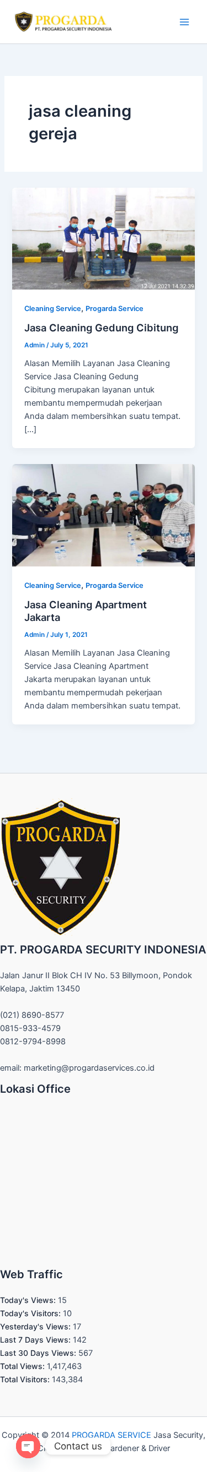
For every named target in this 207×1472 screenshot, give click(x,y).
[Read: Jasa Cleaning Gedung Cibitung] (103, 238)
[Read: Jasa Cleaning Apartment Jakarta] (103, 515)
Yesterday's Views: (36, 1326)
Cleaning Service (52, 308)
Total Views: (23, 1366)
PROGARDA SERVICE (111, 1435)
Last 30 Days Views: (39, 1352)
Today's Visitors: (31, 1313)
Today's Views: (29, 1300)
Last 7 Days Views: (36, 1339)
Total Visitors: (26, 1379)
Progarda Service (115, 308)
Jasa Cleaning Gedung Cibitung (101, 327)
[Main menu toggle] (184, 22)
